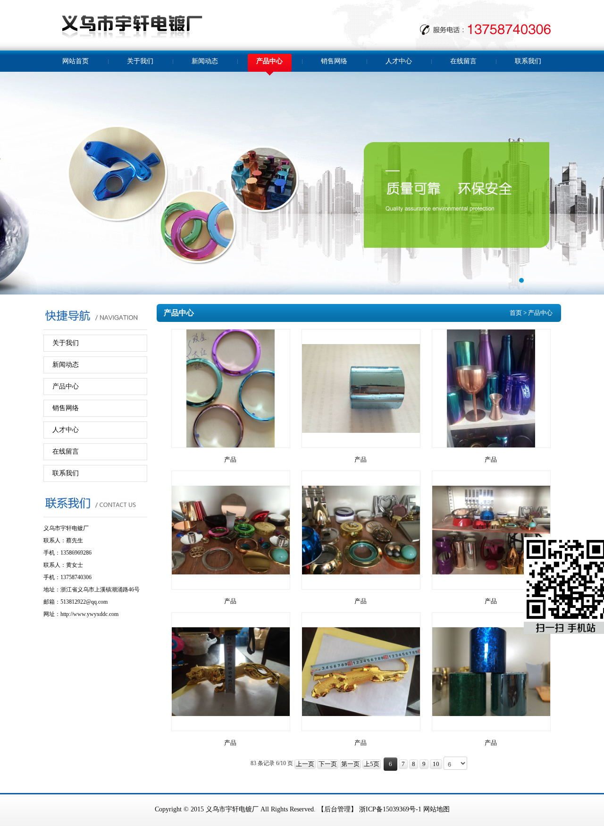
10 (436, 763)
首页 (516, 312)
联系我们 (528, 61)
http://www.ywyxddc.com (89, 614)
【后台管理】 (337, 809)
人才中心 (399, 61)
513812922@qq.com (84, 601)
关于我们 (140, 61)
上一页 (305, 763)
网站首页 (75, 61)
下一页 (328, 763)
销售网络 (334, 61)
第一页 (350, 763)
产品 (230, 459)
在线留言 (463, 61)
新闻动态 (205, 61)
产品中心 (269, 61)
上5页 (371, 763)
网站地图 (436, 809)
